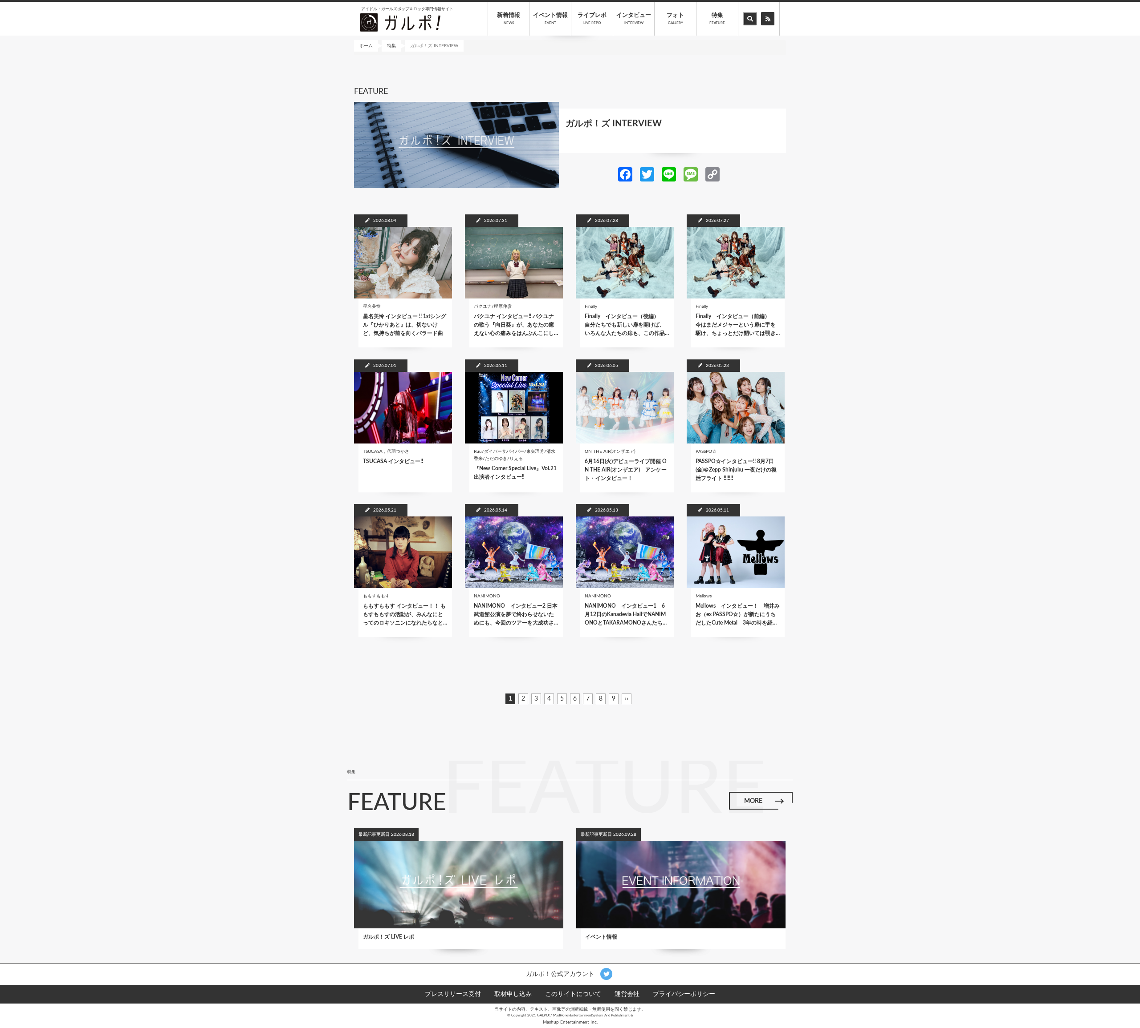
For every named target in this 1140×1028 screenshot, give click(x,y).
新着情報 (508, 18)
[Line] (669, 173)
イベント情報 (550, 18)
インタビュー (633, 18)
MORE (753, 801)
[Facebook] (625, 173)
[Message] (691, 173)
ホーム (366, 46)
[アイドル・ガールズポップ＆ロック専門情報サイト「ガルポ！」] (400, 22)
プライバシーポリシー (684, 994)
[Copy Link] (712, 173)
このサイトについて (573, 994)
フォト (675, 18)
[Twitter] (647, 173)
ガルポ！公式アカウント (561, 974)
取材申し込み (513, 994)
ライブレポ (592, 18)
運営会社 (627, 994)
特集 (717, 18)
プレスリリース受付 (453, 994)
